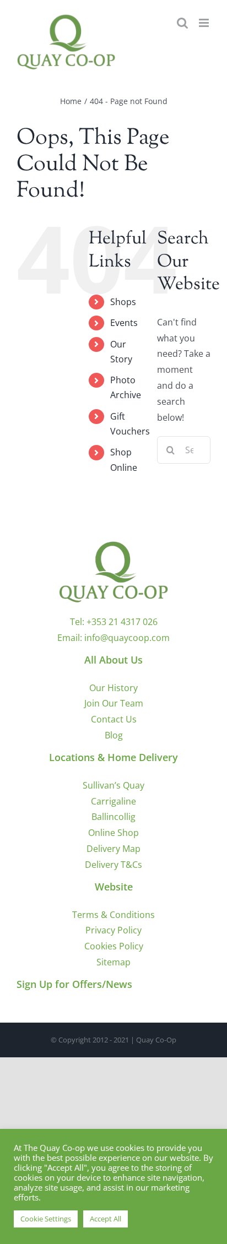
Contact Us (114, 719)
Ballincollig (113, 817)
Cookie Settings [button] (45, 1219)
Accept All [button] (105, 1219)
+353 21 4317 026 (122, 622)
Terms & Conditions (113, 915)
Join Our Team (113, 703)
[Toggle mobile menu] (204, 23)
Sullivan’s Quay (113, 785)
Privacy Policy (113, 930)
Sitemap (113, 962)
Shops (123, 302)
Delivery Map (113, 849)
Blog (114, 735)
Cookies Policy (113, 946)
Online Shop (113, 833)
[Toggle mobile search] (182, 23)
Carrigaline (113, 801)
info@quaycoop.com (127, 638)
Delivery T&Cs (113, 865)
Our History (113, 688)
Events (124, 323)
